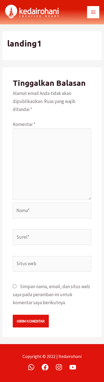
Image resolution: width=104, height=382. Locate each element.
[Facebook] (45, 367)
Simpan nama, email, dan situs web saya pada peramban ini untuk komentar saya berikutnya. (51, 294)
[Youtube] (72, 367)
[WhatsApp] (31, 367)
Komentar (24, 124)
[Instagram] (58, 367)
